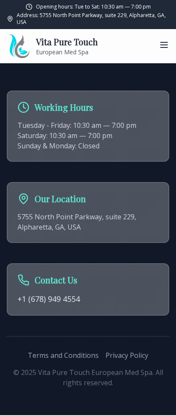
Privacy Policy (127, 355)
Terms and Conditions (63, 355)
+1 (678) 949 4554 (49, 299)
